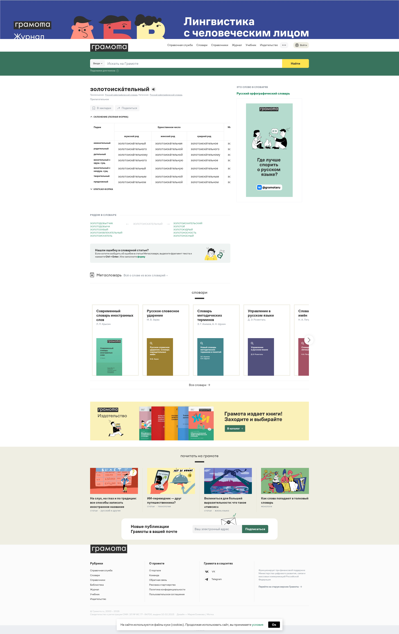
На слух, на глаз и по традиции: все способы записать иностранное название (113, 502)
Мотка (210, 614)
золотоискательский (187, 223)
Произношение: (97, 95)
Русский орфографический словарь (263, 93)
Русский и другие (111, 510)
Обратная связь (158, 580)
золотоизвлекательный (106, 232)
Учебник (251, 45)
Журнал (237, 45)
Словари (201, 45)
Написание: (143, 95)
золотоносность (184, 232)
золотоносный (183, 235)
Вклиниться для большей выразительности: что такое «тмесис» (225, 502)
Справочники (219, 45)
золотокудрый (183, 229)
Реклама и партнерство (162, 584)
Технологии (164, 506)
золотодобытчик (101, 223)
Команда (154, 575)
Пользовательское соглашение (167, 594)
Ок (274, 624)
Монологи (266, 506)
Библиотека (97, 584)
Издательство (269, 45)
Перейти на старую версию (279, 586)
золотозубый (99, 229)
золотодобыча (100, 226)
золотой (179, 226)
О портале (155, 570)
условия (257, 624)
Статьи (94, 510)
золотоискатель (101, 235)
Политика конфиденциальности (167, 589)
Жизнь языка (222, 510)
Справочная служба (180, 45)
